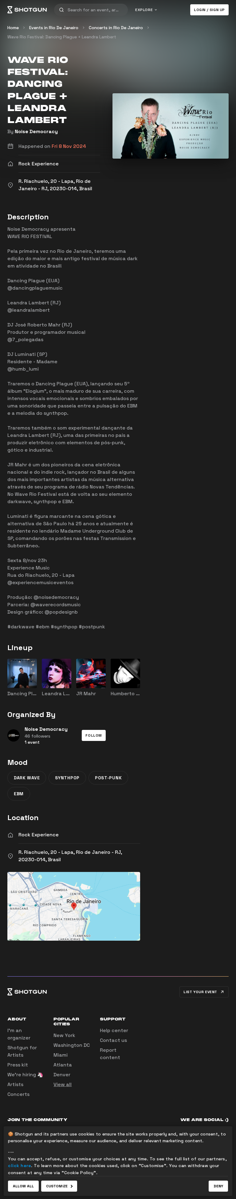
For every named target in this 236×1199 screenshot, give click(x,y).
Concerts (18, 1094)
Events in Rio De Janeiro (53, 27)
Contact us (113, 1040)
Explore (144, 9)
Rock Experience (38, 834)
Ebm (19, 793)
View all (62, 1084)
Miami (60, 1055)
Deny (218, 1186)
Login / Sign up (209, 9)
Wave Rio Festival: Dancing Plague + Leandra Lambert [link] (61, 37)
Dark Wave (27, 778)
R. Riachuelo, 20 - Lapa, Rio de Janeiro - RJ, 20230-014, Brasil (70, 856)
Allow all (23, 1186)
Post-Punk (108, 778)
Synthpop (67, 778)
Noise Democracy (36, 131)
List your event (200, 991)
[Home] (27, 9)
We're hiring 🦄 (25, 1074)
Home (13, 27)
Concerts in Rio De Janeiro (116, 27)
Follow (93, 735)
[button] (94, 735)
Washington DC (71, 1045)
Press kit (17, 1065)
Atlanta (62, 1065)
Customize (57, 1186)
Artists (15, 1084)
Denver (61, 1074)
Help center (114, 1030)
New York (64, 1035)
